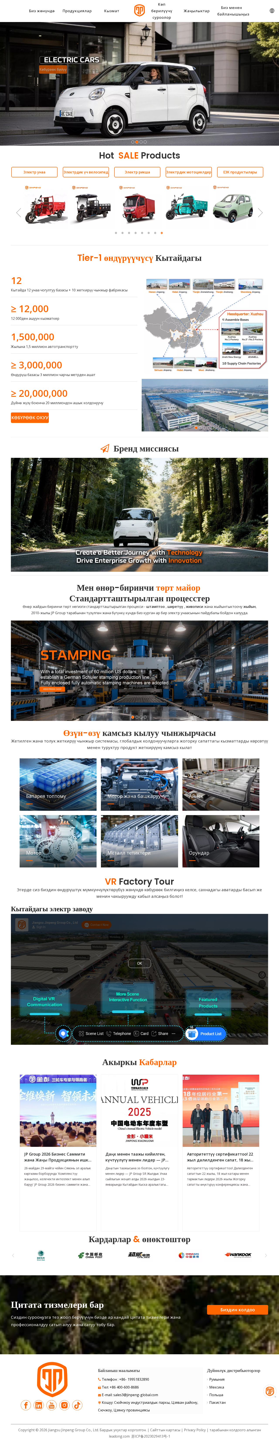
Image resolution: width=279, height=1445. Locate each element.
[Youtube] (51, 1405)
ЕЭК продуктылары (240, 172)
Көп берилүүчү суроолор (161, 11)
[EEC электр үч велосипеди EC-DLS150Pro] (92, 206)
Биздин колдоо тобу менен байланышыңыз (237, 1311)
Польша (216, 1394)
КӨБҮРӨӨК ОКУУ (29, 418)
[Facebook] (26, 1405)
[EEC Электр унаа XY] (139, 206)
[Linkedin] (39, 1405)
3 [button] (130, 233)
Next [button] (260, 212)
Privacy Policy (195, 1430)
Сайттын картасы (165, 1430)
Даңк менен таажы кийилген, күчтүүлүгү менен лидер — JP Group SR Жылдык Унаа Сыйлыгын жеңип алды (135, 1157)
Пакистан (217, 1402)
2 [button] (123, 233)
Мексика (216, 1387)
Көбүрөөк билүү (199, 111)
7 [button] (156, 233)
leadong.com (119, 1436)
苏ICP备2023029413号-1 (150, 1436)
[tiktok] (77, 1405)
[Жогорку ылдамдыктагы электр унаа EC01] (233, 206)
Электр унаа (34, 172)
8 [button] (162, 233)
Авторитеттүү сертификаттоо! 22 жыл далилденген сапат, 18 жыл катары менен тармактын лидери (220, 1157)
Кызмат (111, 10)
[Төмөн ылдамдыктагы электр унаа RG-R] (186, 206)
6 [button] (149, 233)
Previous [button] (18, 212)
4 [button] (136, 233)
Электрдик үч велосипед (86, 172)
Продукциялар (77, 10)
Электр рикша (137, 172)
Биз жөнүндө (42, 10)
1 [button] (116, 233)
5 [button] (143, 233)
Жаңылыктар (197, 10)
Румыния (217, 1379)
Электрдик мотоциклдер (188, 172)
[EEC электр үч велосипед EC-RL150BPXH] (45, 206)
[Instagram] (64, 1405)
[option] (45, 206)
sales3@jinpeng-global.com (135, 1394)
